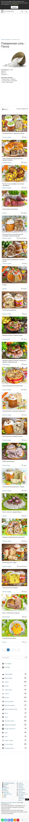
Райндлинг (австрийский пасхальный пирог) (13, 537)
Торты (15, 713)
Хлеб (15, 732)
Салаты (4, 516)
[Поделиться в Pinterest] (18, 820)
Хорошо (14, 7)
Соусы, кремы (15, 689)
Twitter (5, 789)
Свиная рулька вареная (8, 461)
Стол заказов (8, 663)
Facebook (6, 787)
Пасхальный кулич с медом (9, 562)
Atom (5, 795)
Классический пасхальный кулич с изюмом (13, 486)
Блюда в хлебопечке (15, 728)
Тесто (15, 736)
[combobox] (13, 657)
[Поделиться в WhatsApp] (2, 820)
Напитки (15, 693)
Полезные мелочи (15, 748)
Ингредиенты (8, 39)
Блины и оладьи (15, 740)
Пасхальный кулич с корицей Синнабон (12, 436)
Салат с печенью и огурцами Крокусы (12, 512)
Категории (7, 667)
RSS (5, 797)
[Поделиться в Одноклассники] (15, 820)
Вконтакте (6, 792)
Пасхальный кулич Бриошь (9, 310)
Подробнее (15, 4)
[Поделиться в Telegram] (5, 820)
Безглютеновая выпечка (15, 709)
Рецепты (20, 786)
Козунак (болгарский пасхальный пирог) (12, 385)
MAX (5, 786)
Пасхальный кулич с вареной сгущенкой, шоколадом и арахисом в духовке (12, 235)
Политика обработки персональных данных (22, 798)
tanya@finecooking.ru (9, 783)
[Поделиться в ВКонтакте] (11, 820)
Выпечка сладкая (6, 137)
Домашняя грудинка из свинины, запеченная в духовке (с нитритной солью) (14, 361)
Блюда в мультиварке (15, 724)
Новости (20, 791)
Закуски (4, 213)
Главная (3, 39)
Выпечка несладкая (15, 705)
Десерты (4, 288)
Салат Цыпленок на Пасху (9, 638)
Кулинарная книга (23, 794)
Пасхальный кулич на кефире (10, 587)
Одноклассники (8, 794)
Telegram (6, 784)
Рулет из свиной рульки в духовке (10, 613)
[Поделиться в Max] (8, 820)
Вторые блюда (6, 339)
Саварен (4, 284)
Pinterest (6, 791)
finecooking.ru (9, 11)
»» (18, 650)
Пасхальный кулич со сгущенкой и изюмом (13, 133)
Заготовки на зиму (15, 721)
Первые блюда (15, 674)
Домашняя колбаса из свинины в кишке (12, 335)
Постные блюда (15, 744)
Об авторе (21, 784)
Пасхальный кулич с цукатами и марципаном (13, 411)
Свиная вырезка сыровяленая (10, 209)
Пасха (5, 109)
